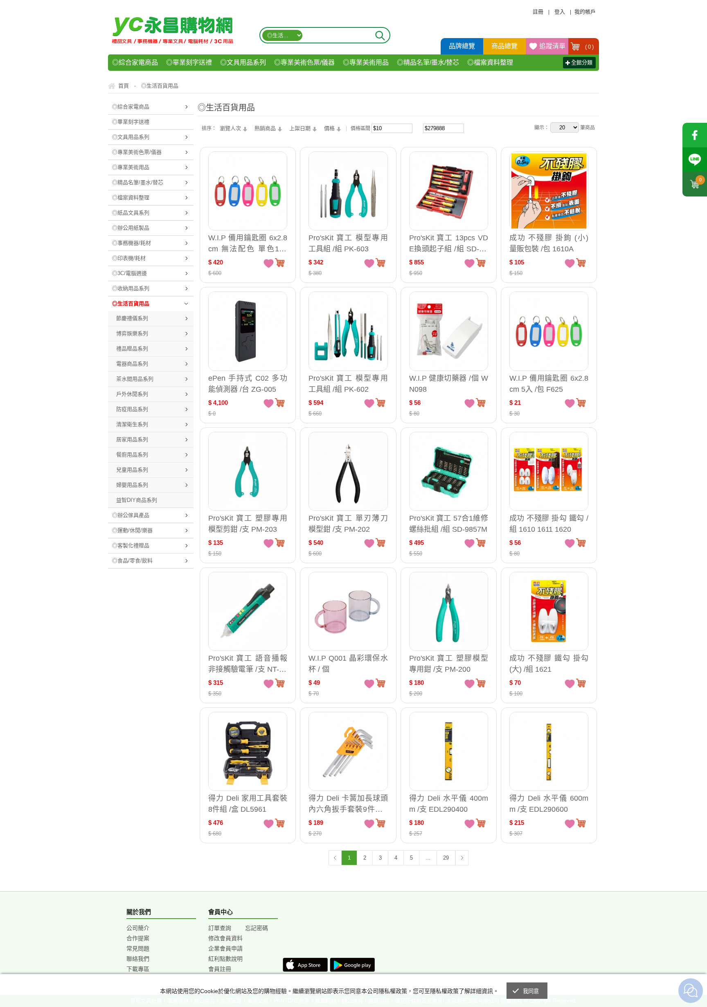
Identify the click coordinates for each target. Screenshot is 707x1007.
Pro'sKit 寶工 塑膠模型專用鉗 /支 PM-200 (448, 663)
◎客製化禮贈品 (130, 545)
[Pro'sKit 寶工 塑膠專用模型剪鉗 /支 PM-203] (248, 471)
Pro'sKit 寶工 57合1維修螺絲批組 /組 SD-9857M (448, 523)
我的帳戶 (585, 12)
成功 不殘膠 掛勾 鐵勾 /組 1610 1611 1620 (548, 523)
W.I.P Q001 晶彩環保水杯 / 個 (347, 663)
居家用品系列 (132, 439)
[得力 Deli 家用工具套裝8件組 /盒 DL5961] (248, 751)
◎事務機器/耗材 (131, 243)
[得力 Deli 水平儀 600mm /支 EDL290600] (549, 751)
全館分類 (581, 62)
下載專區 (137, 969)
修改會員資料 (225, 938)
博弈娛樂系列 (132, 333)
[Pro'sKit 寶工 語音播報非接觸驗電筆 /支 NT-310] (248, 611)
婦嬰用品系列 (132, 485)
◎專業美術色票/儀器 (304, 62)
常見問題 (137, 948)
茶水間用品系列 (134, 379)
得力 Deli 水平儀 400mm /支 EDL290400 (448, 803)
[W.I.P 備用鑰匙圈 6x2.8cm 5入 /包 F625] (549, 331)
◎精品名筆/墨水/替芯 (428, 62)
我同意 (531, 991)
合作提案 (137, 938)
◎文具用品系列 (243, 62)
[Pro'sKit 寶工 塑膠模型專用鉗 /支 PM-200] (449, 611)
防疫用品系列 (132, 409)
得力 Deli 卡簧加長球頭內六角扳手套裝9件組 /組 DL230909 (347, 803)
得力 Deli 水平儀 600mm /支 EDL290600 (548, 803)
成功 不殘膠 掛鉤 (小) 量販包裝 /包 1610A (548, 243)
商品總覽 (504, 46)
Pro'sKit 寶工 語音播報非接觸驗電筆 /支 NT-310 (247, 663)
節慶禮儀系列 (132, 318)
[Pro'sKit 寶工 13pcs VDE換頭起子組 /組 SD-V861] (449, 191)
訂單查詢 (219, 928)
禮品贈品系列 (132, 348)
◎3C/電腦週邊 (129, 273)
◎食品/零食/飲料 (132, 561)
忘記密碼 (256, 928)
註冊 (538, 12)
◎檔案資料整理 (490, 62)
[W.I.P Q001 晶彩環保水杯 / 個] (348, 611)
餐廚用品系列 (132, 455)
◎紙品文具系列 (130, 213)
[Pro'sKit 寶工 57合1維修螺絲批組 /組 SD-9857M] (449, 471)
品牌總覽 (462, 46)
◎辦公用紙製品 (130, 228)
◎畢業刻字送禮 (189, 62)
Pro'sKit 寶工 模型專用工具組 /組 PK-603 (347, 243)
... (428, 858)
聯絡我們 (137, 958)
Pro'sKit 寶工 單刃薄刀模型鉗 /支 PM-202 (347, 523)
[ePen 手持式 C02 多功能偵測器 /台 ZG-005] (248, 331)
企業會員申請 (225, 948)
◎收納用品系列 (130, 288)
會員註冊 (219, 969)
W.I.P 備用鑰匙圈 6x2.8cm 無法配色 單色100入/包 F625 (247, 243)
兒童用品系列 (132, 470)
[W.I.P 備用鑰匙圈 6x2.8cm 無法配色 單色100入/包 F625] (248, 191)
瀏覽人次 (230, 128)
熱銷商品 (265, 128)
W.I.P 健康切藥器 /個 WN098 (448, 383)
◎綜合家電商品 (135, 62)
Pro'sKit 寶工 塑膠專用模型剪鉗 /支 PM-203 (247, 523)
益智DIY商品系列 (136, 500)
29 (446, 858)
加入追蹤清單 (268, 263)
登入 (559, 12)
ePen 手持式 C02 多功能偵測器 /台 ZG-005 (247, 383)
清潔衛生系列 (132, 424)
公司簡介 (137, 928)
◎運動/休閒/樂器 (132, 530)
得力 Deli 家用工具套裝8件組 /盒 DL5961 (247, 803)
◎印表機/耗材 (129, 258)
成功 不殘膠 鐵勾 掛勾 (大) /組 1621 (548, 663)
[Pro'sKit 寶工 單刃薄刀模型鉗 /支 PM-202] (348, 471)
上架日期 (300, 128)
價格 (329, 128)
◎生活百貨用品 (130, 303)
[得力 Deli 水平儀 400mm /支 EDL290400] (449, 751)
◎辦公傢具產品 (130, 515)
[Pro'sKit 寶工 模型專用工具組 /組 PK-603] (348, 191)
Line (694, 159)
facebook (694, 135)
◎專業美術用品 (366, 62)
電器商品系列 (132, 364)
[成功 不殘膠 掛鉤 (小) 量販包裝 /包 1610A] (549, 191)
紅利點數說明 (225, 958)
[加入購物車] (280, 262)
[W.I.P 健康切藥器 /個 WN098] (449, 331)
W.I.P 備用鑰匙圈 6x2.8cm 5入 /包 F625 (548, 383)
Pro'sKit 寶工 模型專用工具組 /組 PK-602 (347, 383)
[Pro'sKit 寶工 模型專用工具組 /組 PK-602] (348, 331)
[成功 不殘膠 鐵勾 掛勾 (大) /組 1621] (549, 611)
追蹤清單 (552, 46)
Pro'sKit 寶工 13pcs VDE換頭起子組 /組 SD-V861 (448, 243)
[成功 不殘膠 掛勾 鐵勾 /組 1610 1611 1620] (549, 471)
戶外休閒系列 (132, 394)
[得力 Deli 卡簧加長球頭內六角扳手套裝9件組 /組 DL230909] (348, 751)
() (589, 47)
